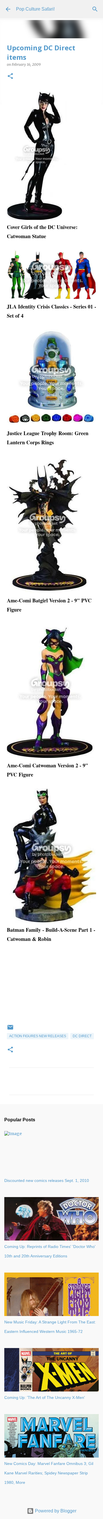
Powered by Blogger (55, 1510)
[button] (10, 76)
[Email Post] (10, 1030)
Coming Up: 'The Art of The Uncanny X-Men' (44, 1397)
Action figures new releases (37, 1036)
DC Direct (82, 1036)
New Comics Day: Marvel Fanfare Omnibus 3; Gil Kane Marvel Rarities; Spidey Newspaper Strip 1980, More (48, 1473)
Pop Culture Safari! (35, 9)
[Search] (95, 9)
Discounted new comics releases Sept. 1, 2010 (46, 1180)
